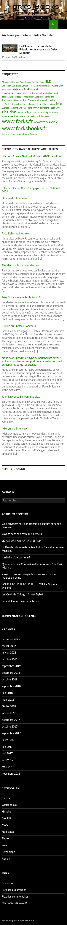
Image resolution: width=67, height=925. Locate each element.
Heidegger (18, 97)
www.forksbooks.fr (24, 128)
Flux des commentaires (15, 896)
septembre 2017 (11, 733)
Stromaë (5, 116)
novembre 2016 (11, 774)
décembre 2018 (11, 673)
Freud (55, 93)
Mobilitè (6, 818)
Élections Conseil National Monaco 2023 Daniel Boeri (32, 156)
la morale (44, 100)
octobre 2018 (9, 679)
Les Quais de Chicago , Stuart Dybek (22, 594)
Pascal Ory (55, 108)
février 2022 (9, 646)
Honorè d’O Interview (14, 198)
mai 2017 (7, 753)
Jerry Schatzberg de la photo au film (22, 297)
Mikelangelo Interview (14, 428)
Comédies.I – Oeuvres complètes (37, 86)
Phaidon (9, 112)
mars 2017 (8, 767)
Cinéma (6, 798)
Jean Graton (28, 100)
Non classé (8, 832)
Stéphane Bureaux (18, 116)
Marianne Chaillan (18, 108)
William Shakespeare (40, 116)
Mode (5, 825)
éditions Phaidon (29, 134)
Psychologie (8, 852)
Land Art (52, 100)
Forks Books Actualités (20, 24)
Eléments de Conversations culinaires (19, 93)
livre (58, 103)
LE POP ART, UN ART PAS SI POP (21, 541)
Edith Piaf (6, 90)
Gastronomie (9, 805)
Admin (22, 57)
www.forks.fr (17, 121)
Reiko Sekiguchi (44, 113)
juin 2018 (7, 693)
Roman (6, 859)
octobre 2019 (9, 659)
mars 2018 (8, 700)
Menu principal (62, 24)
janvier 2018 (9, 713)
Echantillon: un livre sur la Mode (20, 601)
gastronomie (7, 97)
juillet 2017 (8, 740)
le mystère (42, 104)
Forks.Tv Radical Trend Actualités (31, 149)
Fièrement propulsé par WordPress (19, 920)
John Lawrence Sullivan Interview (21, 397)
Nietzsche (44, 108)
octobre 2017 (9, 726)
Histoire (6, 811)
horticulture (29, 97)
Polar (5, 845)
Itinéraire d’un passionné (16, 557)
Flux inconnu (15, 469)
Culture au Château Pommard (19, 326)
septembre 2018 (11, 686)
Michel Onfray (32, 108)
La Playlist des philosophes (14, 104)
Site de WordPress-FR (14, 903)
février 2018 (9, 706)
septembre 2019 (11, 666)
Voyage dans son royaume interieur (22, 534)
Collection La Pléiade (11, 86)
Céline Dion (57, 86)
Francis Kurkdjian (44, 93)
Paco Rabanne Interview (16, 233)
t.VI (28, 116)
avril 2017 (7, 760)
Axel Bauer (40, 82)
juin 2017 (7, 747)
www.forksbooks (46, 122)
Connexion (8, 883)
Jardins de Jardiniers (44, 97)
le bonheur (32, 104)
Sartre (55, 113)
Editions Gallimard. (25, 89)
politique (29, 112)
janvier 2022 (9, 652)
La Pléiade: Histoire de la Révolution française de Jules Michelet (38, 49)
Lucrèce (5, 108)
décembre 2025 (11, 639)
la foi (36, 100)
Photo (5, 838)
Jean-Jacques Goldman (12, 100)
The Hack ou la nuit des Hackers (20, 265)
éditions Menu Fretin (11, 134)
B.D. (49, 81)
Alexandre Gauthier (10, 82)
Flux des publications (14, 890)
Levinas (51, 104)
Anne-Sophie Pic (27, 82)
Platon (20, 113)
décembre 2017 (11, 720)
